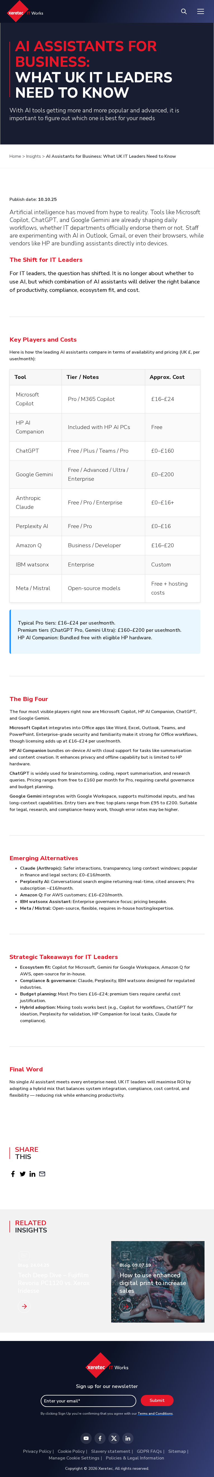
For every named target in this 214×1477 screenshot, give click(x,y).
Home (15, 156)
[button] (12, 1173)
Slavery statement (110, 1451)
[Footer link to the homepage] (107, 1368)
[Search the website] (183, 11)
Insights (33, 156)
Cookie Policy (71, 1451)
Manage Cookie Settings (74, 1458)
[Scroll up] (201, 1455)
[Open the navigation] (200, 11)
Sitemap (177, 1451)
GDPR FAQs (149, 1451)
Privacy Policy (37, 1451)
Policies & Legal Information (135, 1458)
